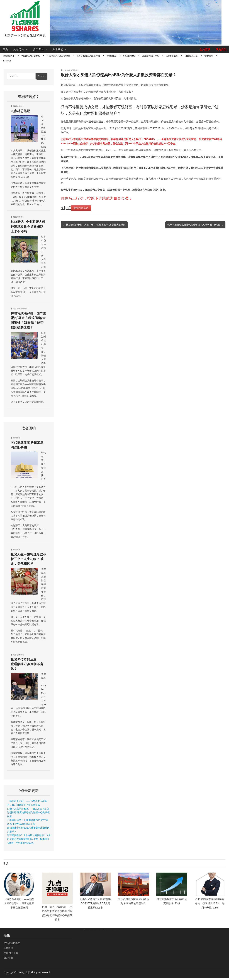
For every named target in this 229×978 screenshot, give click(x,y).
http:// (66, 207)
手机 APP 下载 (11, 952)
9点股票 (26, 972)
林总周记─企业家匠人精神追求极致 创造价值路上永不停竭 (28, 226)
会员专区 (38, 49)
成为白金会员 (80, 207)
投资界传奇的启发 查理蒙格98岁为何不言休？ (27, 664)
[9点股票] (25, 16)
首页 (5, 49)
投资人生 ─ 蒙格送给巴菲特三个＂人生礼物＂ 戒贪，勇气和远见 (28, 559)
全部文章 (7, 61)
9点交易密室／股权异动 (88, 56)
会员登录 (204, 49)
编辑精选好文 (72, 70)
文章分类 (18, 49)
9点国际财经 (129, 56)
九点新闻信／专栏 (150, 56)
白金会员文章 (191, 56)
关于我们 (57, 49)
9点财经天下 (9, 56)
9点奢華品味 (172, 56)
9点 (64, 70)
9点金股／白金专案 (30, 56)
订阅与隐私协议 (12, 943)
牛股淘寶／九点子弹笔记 (58, 56)
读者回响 (208, 56)
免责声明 (8, 948)
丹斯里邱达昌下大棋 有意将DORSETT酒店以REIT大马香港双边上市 (95, 903)
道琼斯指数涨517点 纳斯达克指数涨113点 (28, 835)
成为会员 (221, 49)
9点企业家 (111, 56)
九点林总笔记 (20, 111)
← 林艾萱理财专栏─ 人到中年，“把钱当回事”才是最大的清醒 (94, 224)
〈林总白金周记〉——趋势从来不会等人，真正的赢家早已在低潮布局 (19, 903)
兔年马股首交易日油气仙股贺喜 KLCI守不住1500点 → (195, 224)
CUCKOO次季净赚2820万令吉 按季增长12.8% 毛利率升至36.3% (210, 903)
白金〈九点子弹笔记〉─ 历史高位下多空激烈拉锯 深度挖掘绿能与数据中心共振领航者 (28, 812)
